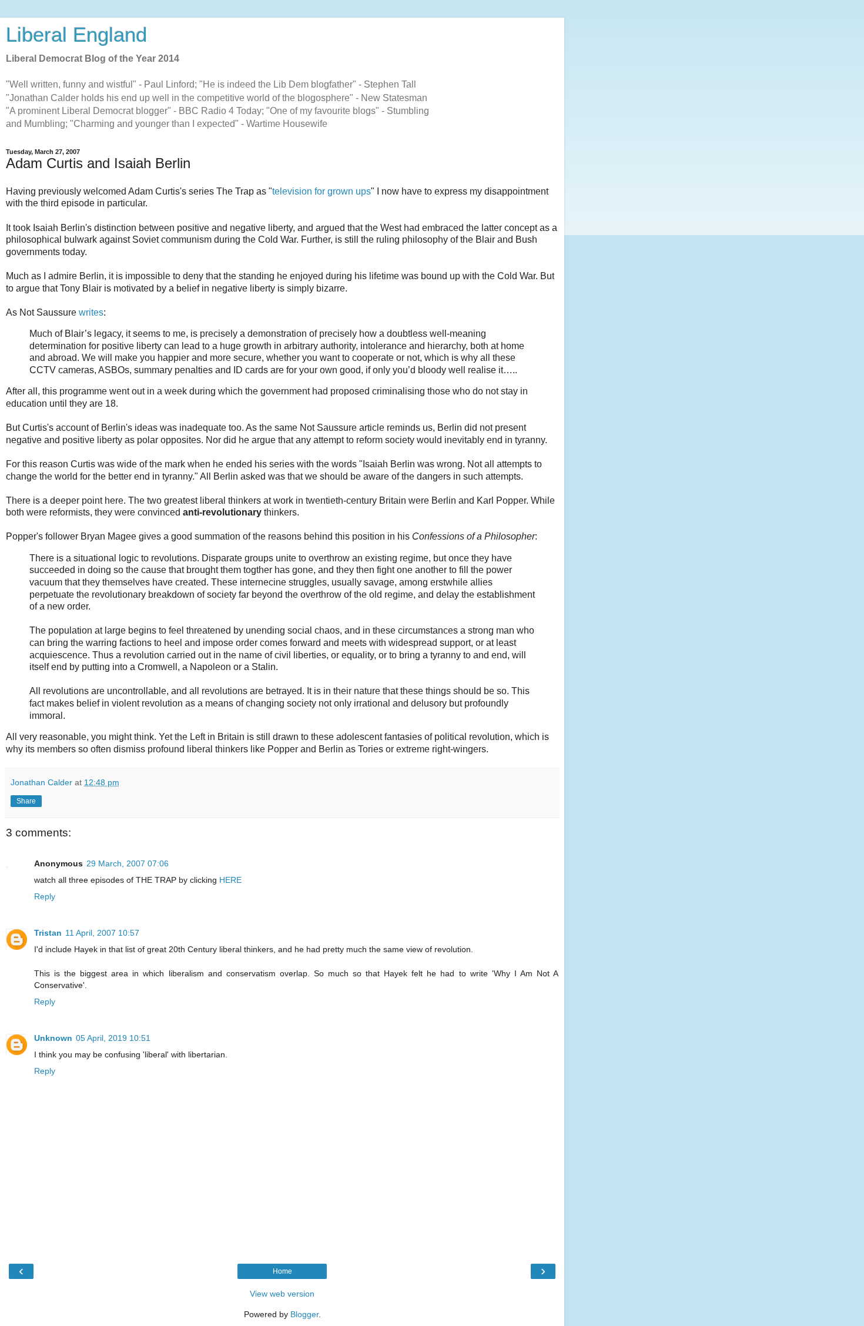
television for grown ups (321, 191)
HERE (230, 880)
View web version (282, 1293)
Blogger (304, 1314)
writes (91, 312)
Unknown (53, 1038)
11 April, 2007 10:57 (102, 932)
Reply (44, 896)
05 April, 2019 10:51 (113, 1038)
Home (282, 1271)
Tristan (48, 932)
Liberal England (76, 35)
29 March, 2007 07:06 (127, 863)
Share (26, 801)
